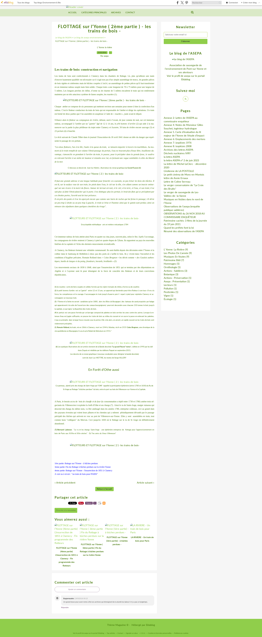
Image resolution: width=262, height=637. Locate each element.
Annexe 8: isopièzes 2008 (177, 146)
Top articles (111, 633)
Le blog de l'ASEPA (63, 37)
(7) (174, 260)
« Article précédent (65, 483)
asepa (187, 76)
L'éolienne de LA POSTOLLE (179, 171)
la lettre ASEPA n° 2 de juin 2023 (181, 160)
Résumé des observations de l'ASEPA (184, 231)
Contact (130, 13)
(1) (177, 278)
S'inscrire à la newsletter (66, 510)
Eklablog (150, 625)
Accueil (72, 13)
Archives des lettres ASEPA (178, 150)
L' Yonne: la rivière (104, 48)
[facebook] (177, 2)
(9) (176, 250)
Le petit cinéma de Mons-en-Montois (184, 175)
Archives (116, 13)
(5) (171, 264)
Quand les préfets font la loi (179, 228)
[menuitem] (72, 12)
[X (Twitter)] (182, 2)
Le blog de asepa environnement (89, 37)
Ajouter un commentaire (77, 589)
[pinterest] (186, 2)
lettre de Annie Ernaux (176, 178)
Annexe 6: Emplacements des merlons (184, 139)
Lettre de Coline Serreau (177, 182)
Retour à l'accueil (104, 489)
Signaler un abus (132, 633)
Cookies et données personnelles (160, 633)
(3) (175, 271)
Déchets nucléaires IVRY (177, 153)
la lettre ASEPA (172, 157)
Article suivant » (145, 483)
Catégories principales (93, 13)
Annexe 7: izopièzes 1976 (177, 143)
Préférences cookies (181, 633)
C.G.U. (143, 633)
